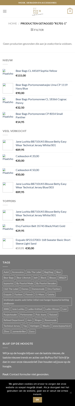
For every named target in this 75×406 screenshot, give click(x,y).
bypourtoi (8, 283)
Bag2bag (48, 272)
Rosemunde (51, 320)
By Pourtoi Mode (24, 283)
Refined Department (14, 320)
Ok (37, 399)
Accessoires (18, 272)
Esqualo (8, 294)
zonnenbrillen (19, 331)
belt (36, 277)
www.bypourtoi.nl (61, 325)
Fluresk (29, 294)
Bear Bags (9, 277)
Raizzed (53, 314)
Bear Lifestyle (24, 277)
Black (43, 277)
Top (25, 325)
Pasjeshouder (10, 314)
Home (12, 23)
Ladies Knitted (35, 309)
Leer (64, 309)
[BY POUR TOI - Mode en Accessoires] (37, 11)
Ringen (38, 320)
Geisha (50, 294)
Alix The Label (34, 272)
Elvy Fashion (54, 289)
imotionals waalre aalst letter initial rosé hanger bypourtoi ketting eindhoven (36, 301)
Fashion (18, 294)
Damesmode (38, 289)
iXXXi (6, 309)
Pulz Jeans (41, 314)
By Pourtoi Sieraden (46, 283)
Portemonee (26, 314)
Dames (25, 289)
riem (29, 320)
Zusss (32, 331)
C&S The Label (11, 289)
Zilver (6, 331)
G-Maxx (40, 294)
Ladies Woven (52, 309)
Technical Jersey (12, 325)
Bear (58, 272)
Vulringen (34, 325)
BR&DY (62, 277)
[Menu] (5, 11)
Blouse (52, 277)
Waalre (46, 325)
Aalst (6, 272)
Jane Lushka (18, 309)
